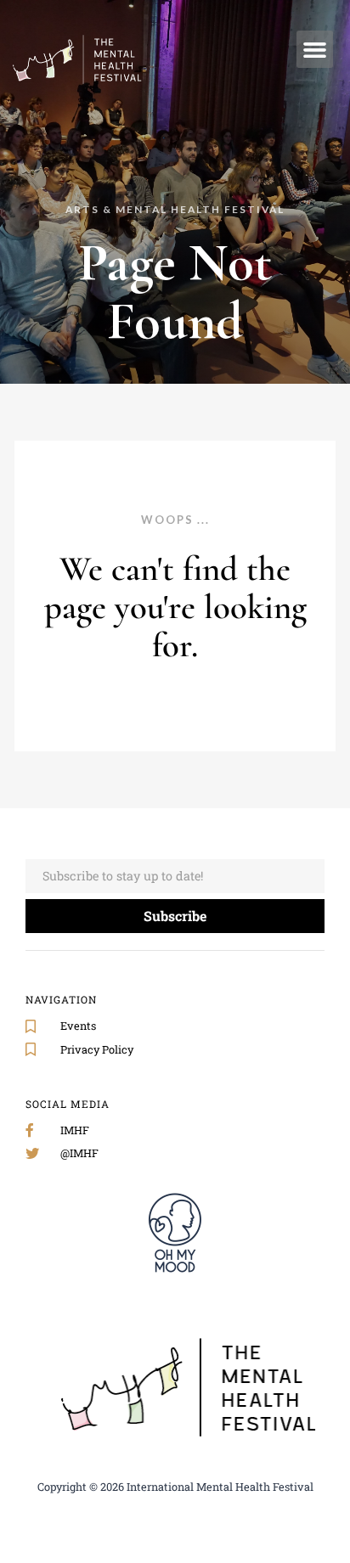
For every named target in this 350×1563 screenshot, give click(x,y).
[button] (315, 49)
